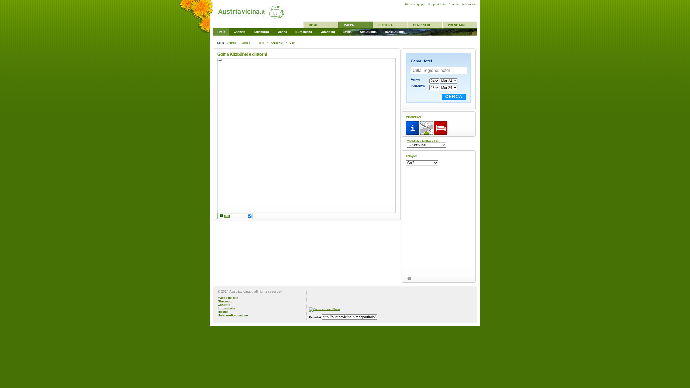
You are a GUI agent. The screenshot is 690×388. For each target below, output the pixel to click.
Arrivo (415, 79)
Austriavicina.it (241, 291)
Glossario (225, 301)
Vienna (282, 31)
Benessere (422, 25)
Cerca (454, 96)
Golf (227, 216)
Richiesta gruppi (415, 4)
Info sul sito (226, 308)
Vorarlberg (327, 31)
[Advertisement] (372, 298)
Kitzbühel (276, 42)
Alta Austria (368, 31)
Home (313, 25)
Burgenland (303, 31)
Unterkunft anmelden (233, 315)
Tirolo (221, 31)
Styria (347, 31)
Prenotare (457, 25)
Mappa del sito (228, 297)
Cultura (385, 25)
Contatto (224, 304)
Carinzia (239, 31)
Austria (231, 42)
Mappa (349, 25)
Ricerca (223, 311)
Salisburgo (261, 31)
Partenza (418, 86)
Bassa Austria (395, 31)
